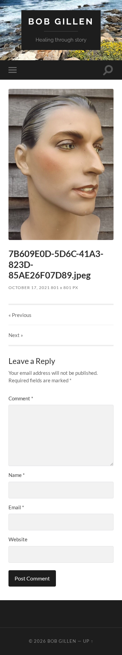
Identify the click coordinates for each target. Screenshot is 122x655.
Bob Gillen (61, 21)
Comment (20, 398)
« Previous (20, 315)
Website (17, 539)
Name (16, 475)
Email (16, 507)
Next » (15, 335)
